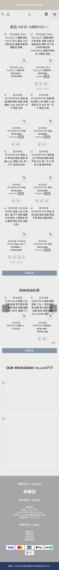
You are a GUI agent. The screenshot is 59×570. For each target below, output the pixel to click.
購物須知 (29, 532)
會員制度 (29, 534)
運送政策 (29, 537)
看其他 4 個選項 (16, 262)
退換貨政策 (29, 539)
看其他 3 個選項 (42, 89)
